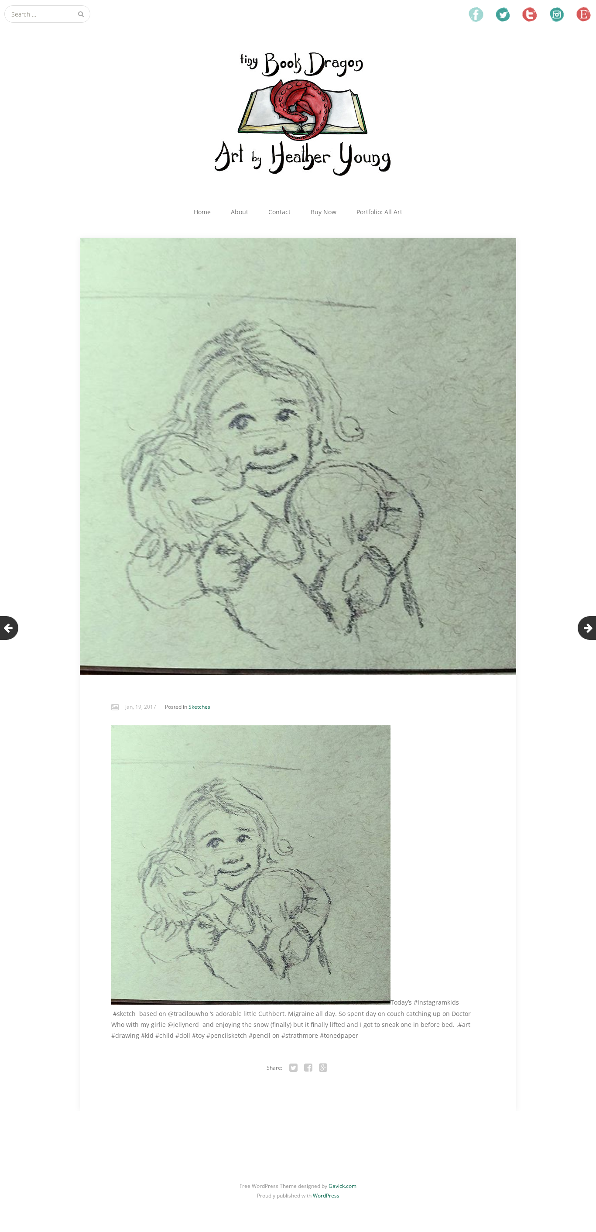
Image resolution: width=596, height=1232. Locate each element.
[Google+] (323, 1068)
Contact (279, 212)
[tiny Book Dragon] (298, 112)
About (239, 212)
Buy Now (323, 212)
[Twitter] (293, 1068)
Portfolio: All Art (379, 212)
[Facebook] (308, 1068)
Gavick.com (342, 1186)
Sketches (199, 706)
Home (202, 212)
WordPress (326, 1195)
